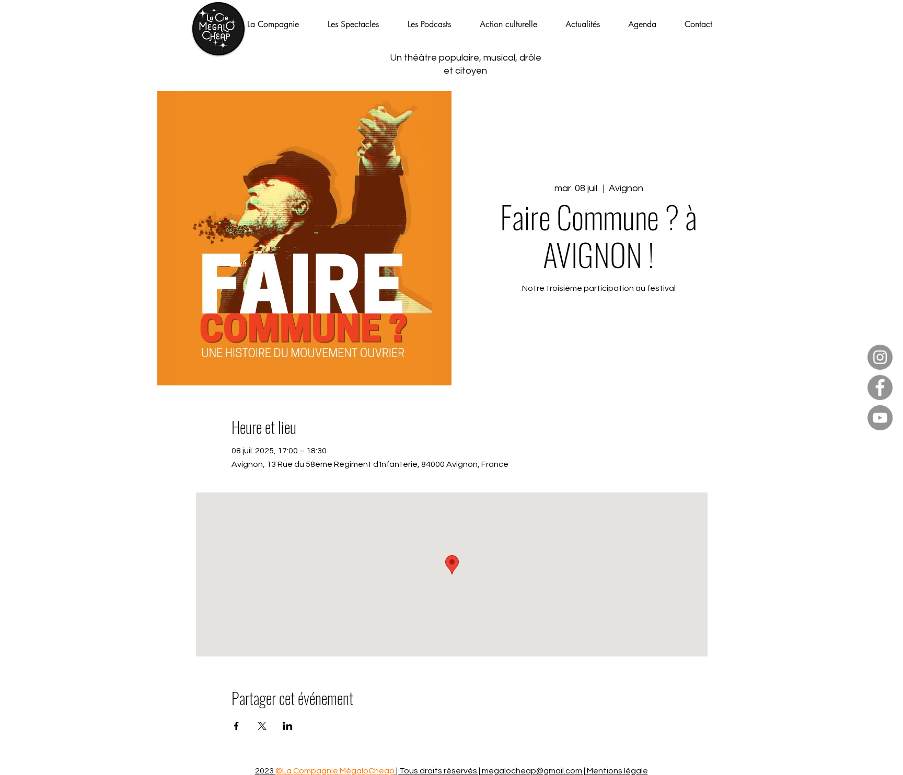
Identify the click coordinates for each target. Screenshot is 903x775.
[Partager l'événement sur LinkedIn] (288, 726)
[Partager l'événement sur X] (262, 726)
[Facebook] (880, 387)
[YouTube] (880, 417)
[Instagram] (880, 357)
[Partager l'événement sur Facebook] (236, 726)
